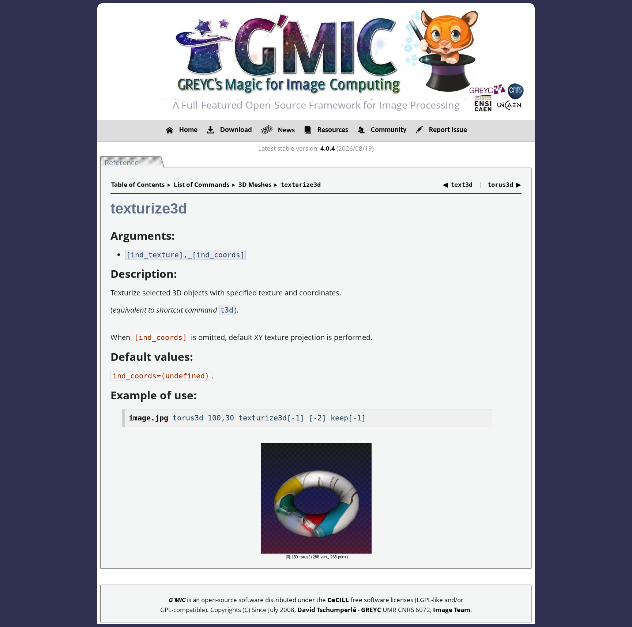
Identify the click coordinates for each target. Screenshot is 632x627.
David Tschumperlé (326, 609)
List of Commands (201, 184)
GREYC (371, 609)
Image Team (451, 609)
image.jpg (148, 417)
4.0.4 (327, 148)
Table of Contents (138, 184)
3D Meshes (254, 184)
